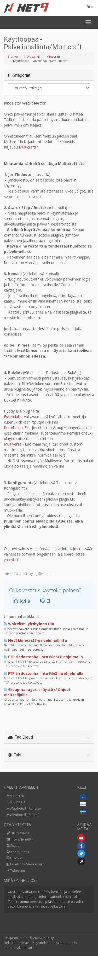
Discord (15, 858)
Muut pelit (17, 802)
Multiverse (12, 444)
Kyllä (24, 601)
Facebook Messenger (26, 864)
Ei (47, 601)
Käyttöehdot (42, 943)
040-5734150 (20, 833)
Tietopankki (32, 56)
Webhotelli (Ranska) (25, 808)
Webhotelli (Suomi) (24, 814)
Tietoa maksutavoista (20, 948)
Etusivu (13, 56)
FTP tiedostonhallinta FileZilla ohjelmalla (45, 673)
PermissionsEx (16, 427)
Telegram (17, 870)
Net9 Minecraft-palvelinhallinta (37, 640)
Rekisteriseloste (16, 943)
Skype (14, 845)
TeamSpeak (19, 852)
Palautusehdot (66, 943)
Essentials (12, 416)
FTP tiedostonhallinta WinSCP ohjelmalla (45, 657)
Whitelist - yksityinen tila (30, 624)
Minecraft (53, 56)
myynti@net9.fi (21, 839)
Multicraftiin (29, 147)
